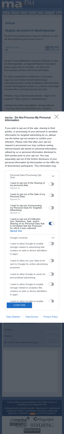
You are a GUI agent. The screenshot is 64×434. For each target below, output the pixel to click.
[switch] (51, 184)
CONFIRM (19, 305)
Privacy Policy (50, 316)
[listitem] (32, 176)
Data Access (32, 316)
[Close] (57, 118)
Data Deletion (13, 316)
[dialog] (32, 217)
